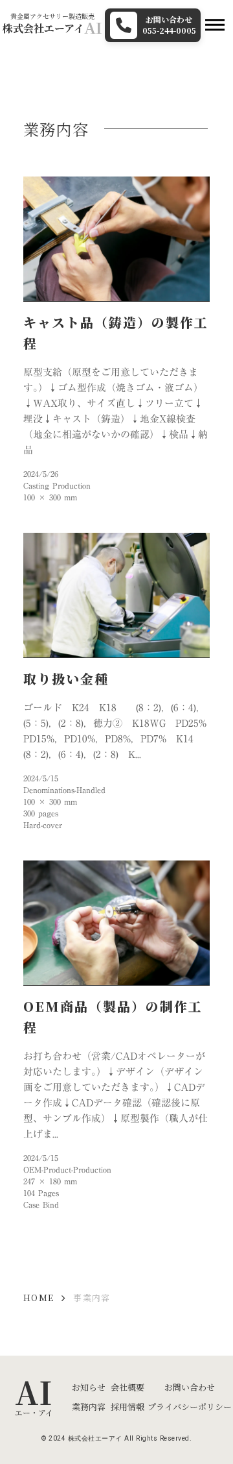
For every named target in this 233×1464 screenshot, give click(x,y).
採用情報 (127, 1406)
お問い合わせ (189, 1387)
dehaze (215, 25)
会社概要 (127, 1387)
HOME (38, 1298)
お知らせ (88, 1387)
